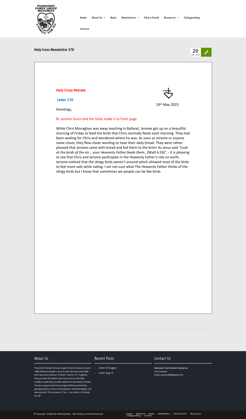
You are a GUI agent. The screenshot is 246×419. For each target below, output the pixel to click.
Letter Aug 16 (105, 372)
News (113, 17)
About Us (97, 17)
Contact (84, 29)
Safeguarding (192, 17)
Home (83, 17)
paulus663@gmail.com (172, 374)
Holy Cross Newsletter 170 (54, 50)
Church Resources (94, 413)
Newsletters (128, 17)
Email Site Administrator (59, 413)
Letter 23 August (107, 367)
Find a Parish (151, 17)
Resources (170, 17)
